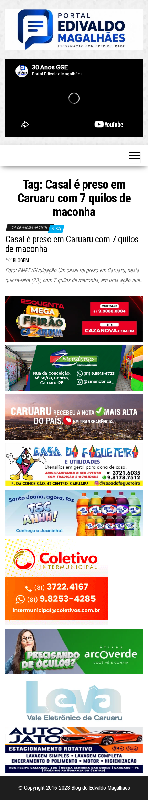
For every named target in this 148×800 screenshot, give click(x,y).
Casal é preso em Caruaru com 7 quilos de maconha (72, 244)
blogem (21, 260)
